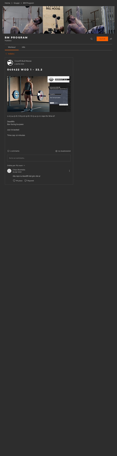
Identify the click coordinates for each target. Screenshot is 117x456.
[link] (11, 47)
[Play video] (39, 94)
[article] (39, 120)
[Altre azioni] (69, 170)
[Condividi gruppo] (110, 38)
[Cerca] (91, 39)
